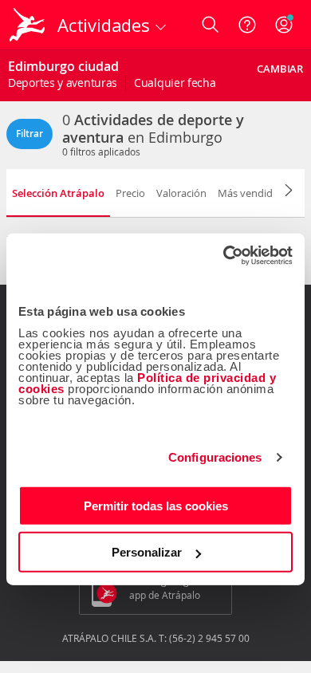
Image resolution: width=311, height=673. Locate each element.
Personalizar (147, 552)
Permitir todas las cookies (156, 505)
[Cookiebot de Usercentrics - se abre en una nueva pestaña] (224, 255)
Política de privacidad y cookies (147, 382)
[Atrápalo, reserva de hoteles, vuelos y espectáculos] (27, 24)
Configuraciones (215, 457)
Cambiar (280, 68)
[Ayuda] (247, 24)
